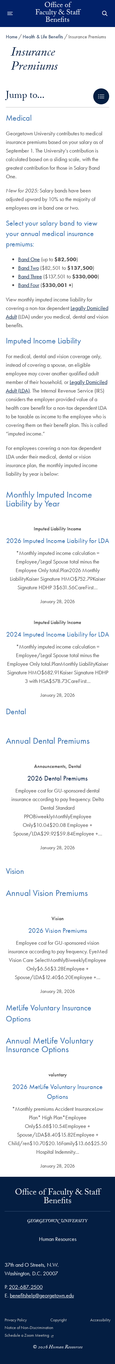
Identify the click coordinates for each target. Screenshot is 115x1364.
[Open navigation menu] (10, 13)
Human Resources (57, 1238)
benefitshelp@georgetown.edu (42, 1295)
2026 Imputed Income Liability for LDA (57, 540)
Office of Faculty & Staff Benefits (57, 13)
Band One (29, 259)
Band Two (28, 267)
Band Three (30, 276)
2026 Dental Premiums (57, 778)
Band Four (28, 285)
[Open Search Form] (105, 13)
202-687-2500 (26, 1286)
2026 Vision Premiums (57, 930)
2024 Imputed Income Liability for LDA (57, 634)
